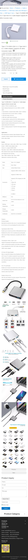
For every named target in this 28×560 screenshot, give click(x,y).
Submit (6, 508)
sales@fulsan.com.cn (10, 530)
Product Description (7, 96)
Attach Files (6, 499)
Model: (4, 86)
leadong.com (14, 558)
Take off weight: (6, 93)
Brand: (4, 88)
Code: (4, 90)
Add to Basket (20, 79)
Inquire (6, 79)
